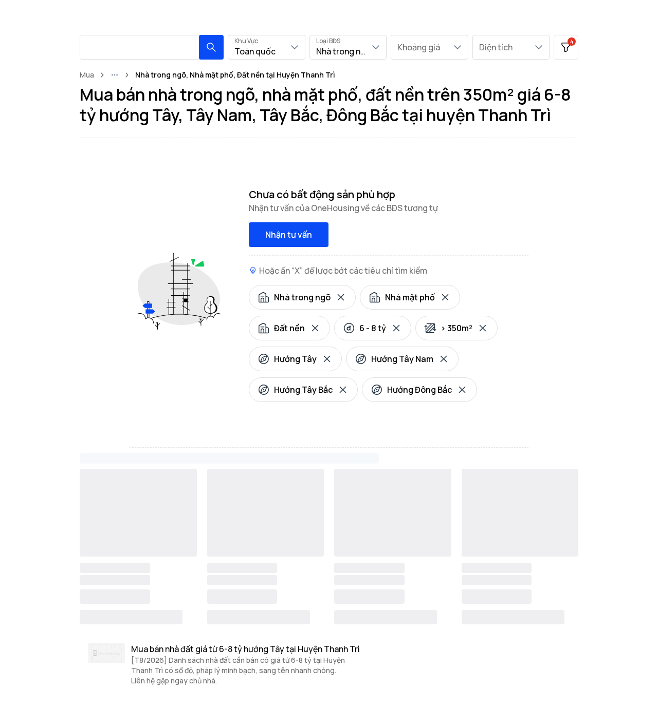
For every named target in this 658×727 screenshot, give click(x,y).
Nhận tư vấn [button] (288, 234)
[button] (211, 47)
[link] (235, 75)
